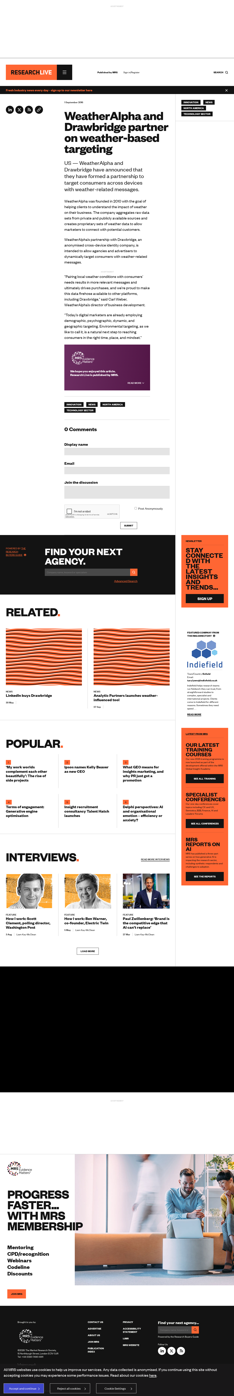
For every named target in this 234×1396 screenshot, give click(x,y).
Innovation (74, 404)
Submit (128, 525)
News (91, 404)
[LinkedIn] (10, 112)
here (152, 1375)
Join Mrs (93, 1341)
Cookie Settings (115, 1388)
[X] (19, 112)
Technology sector (80, 410)
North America (113, 404)
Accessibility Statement (132, 1330)
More (155, 859)
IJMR (126, 1338)
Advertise (94, 1328)
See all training (205, 778)
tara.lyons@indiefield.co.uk (202, 680)
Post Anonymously (150, 508)
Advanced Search (125, 581)
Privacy (128, 1322)
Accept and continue (22, 1388)
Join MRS (16, 1294)
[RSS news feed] (29, 112)
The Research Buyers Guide (16, 552)
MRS (115, 72)
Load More (88, 951)
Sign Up (204, 598)
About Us (94, 1335)
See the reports (205, 876)
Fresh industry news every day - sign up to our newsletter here (49, 90)
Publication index (96, 1350)
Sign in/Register (131, 72)
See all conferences (205, 823)
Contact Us (95, 1322)
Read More (135, 383)
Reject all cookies (69, 1388)
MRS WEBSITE (131, 1345)
